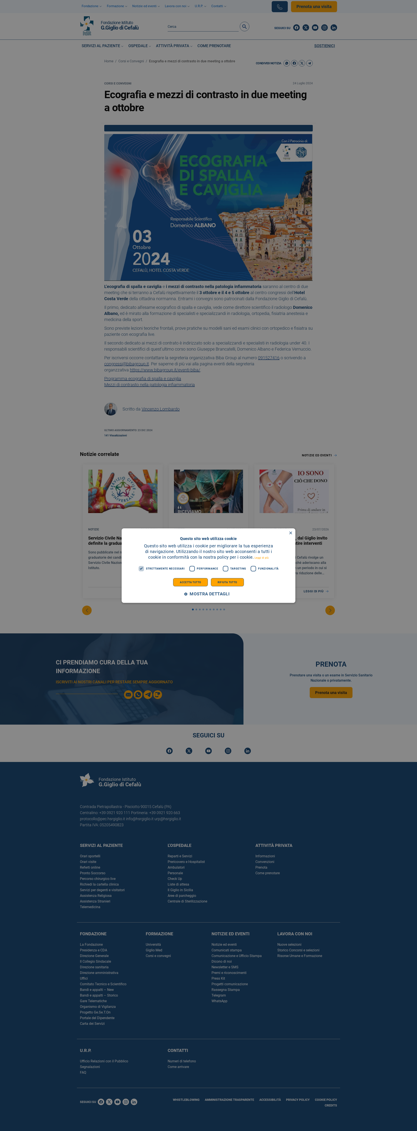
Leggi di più (262, 557)
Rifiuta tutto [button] (227, 582)
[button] (208, 594)
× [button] (290, 533)
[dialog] (208, 565)
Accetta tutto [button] (190, 582)
